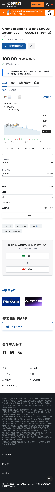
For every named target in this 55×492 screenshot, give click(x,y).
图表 (13, 82)
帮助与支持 (35, 379)
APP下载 (6, 373)
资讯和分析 (25, 82)
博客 (4, 367)
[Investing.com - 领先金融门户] (14, 4)
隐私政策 (5, 464)
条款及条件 (6, 454)
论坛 (36, 82)
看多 (30, 269)
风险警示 (5, 473)
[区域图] (9, 97)
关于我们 (34, 367)
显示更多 (27, 215)
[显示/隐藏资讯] (19, 97)
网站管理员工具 (9, 385)
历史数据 (12, 90)
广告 (32, 373)
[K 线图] (5, 97)
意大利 (38, 226)
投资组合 (6, 379)
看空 (30, 256)
